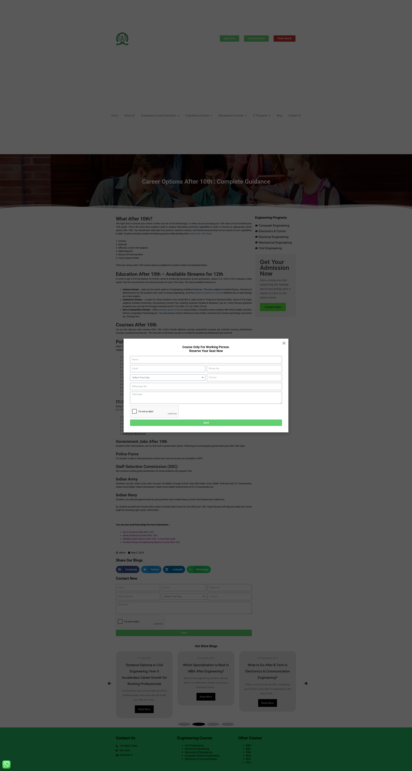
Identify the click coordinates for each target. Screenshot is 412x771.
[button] (284, 343)
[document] (206, 385)
